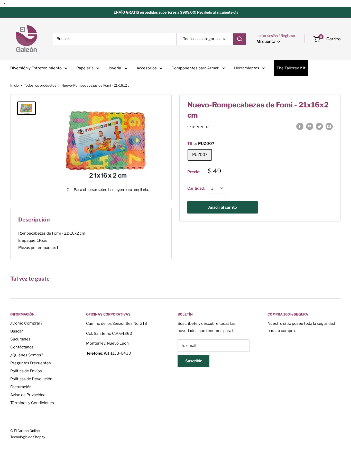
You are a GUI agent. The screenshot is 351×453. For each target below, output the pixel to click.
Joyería (115, 68)
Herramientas (246, 68)
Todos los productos (40, 85)
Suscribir (193, 361)
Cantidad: (196, 188)
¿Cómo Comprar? (26, 323)
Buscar (16, 331)
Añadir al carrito (222, 207)
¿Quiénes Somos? (26, 355)
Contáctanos (22, 347)
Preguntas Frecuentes (30, 363)
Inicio (14, 85)
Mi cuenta (266, 41)
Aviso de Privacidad (27, 395)
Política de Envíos (26, 371)
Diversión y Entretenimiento (36, 68)
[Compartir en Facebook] (299, 126)
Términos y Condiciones (32, 403)
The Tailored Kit (291, 68)
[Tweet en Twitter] (319, 126)
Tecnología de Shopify (27, 437)
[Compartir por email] (329, 126)
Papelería (85, 68)
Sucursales (20, 339)
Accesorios (146, 68)
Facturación (21, 387)
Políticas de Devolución (31, 379)
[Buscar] (239, 39)
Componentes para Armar (195, 68)
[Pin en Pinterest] (309, 126)
